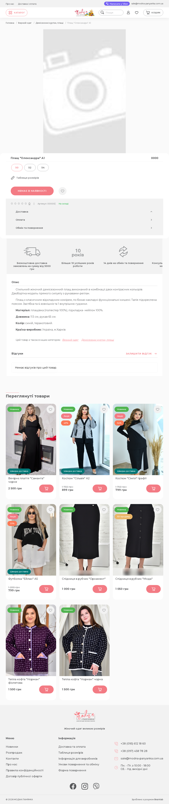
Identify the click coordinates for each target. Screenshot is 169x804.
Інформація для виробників (77, 758)
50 (16, 167)
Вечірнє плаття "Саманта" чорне (26, 480)
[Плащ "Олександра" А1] (84, 152)
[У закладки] (63, 191)
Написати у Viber (118, 3)
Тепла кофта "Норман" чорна (82, 679)
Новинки (12, 746)
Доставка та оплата (72, 746)
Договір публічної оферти (24, 776)
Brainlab (158, 799)
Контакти (12, 758)
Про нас (10, 4)
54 (43, 167)
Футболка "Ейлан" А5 (23, 578)
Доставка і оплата (27, 4)
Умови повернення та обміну (78, 764)
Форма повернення (72, 770)
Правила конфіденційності (24, 770)
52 (29, 167)
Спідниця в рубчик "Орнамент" (84, 578)
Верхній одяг (70, 339)
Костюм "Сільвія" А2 (76, 478)
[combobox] (113, 12)
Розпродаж (14, 752)
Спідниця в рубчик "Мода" (134, 578)
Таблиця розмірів (70, 752)
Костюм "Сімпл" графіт (131, 478)
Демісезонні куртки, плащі (98, 339)
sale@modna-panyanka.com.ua (147, 3)
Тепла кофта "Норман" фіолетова (24, 681)
